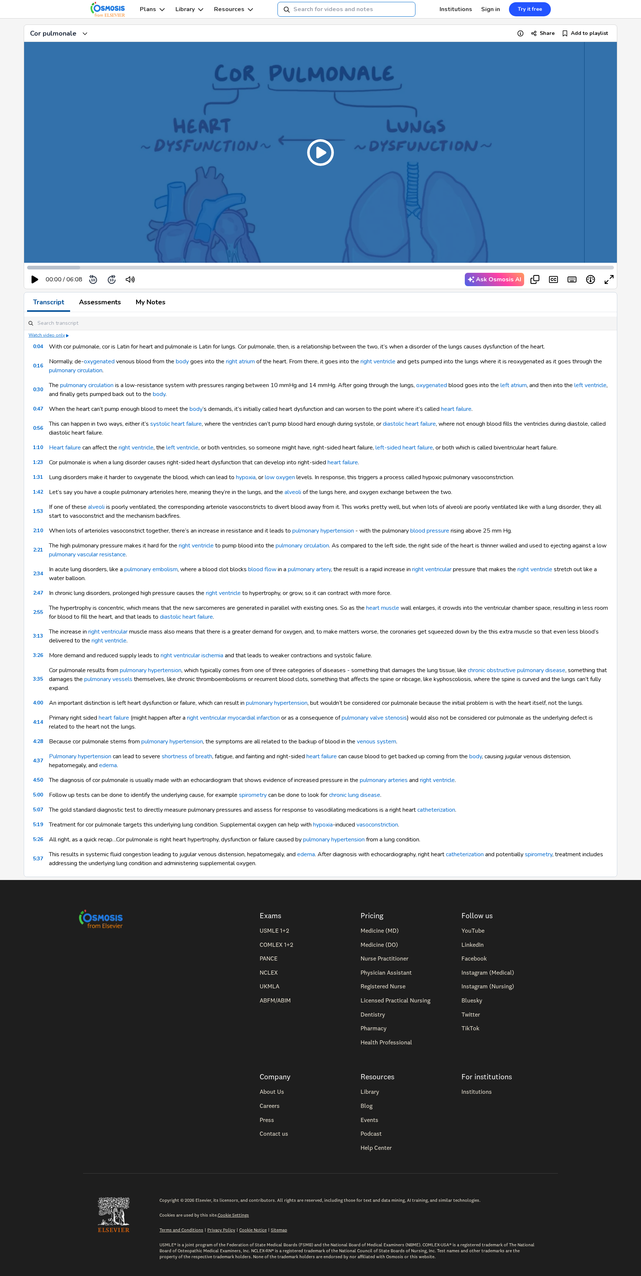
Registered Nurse (383, 986)
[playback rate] (590, 279)
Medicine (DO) (379, 944)
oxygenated (99, 361)
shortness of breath (187, 756)
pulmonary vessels (108, 679)
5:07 (38, 809)
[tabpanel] (320, 594)
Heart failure (65, 448)
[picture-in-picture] (535, 279)
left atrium (513, 385)
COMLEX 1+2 (276, 944)
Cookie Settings (233, 1215)
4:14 (38, 722)
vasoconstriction (377, 825)
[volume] (130, 279)
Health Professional (386, 1042)
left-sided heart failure (404, 448)
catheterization (436, 810)
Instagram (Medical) (487, 972)
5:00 (38, 794)
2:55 (38, 612)
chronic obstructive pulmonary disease (516, 670)
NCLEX (269, 972)
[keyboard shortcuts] (572, 279)
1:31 (38, 477)
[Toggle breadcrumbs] (85, 33)
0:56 (38, 428)
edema (108, 765)
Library (185, 9)
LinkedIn (472, 944)
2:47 (38, 592)
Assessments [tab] (100, 302)
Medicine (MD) (380, 930)
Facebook (474, 958)
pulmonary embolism (151, 569)
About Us (272, 1091)
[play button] (35, 279)
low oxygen (280, 477)
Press (267, 1119)
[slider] (160, 279)
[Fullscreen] (609, 279)
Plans (148, 9)
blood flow (262, 569)
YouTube (472, 930)
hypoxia (246, 477)
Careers (270, 1105)
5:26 (38, 839)
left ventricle (590, 385)
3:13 (38, 635)
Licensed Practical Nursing (395, 1000)
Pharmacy (374, 1028)
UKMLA (269, 986)
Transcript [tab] (48, 302)
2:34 (38, 573)
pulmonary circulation (75, 370)
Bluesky (471, 1000)
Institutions (456, 9)
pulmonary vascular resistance (87, 554)
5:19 (38, 824)
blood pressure (429, 531)
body (182, 361)
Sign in (490, 9)
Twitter (470, 1014)
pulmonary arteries (384, 780)
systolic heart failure (176, 424)
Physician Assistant (386, 972)
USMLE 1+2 (274, 930)
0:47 (38, 408)
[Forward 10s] (111, 279)
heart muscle (382, 608)
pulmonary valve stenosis (374, 718)
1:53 (38, 511)
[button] (320, 152)
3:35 (38, 679)
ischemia (212, 655)
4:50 (38, 779)
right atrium (240, 361)
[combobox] (346, 9)
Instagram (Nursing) (487, 986)
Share (547, 33)
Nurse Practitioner (384, 958)
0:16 (38, 365)
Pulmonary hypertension (80, 756)
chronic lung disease (354, 795)
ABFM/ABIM (275, 1000)
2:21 (38, 549)
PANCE (268, 958)
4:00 (38, 702)
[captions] (553, 279)
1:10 (38, 447)
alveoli (293, 492)
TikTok (470, 1028)
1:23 (38, 462)
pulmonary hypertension (323, 531)
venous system (376, 741)
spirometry (253, 795)
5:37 (38, 858)
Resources (229, 9)
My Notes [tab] (150, 302)
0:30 (38, 389)
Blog (366, 1105)
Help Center (376, 1147)
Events (369, 1119)
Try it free (530, 9)
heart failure (456, 409)
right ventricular (431, 569)
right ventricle (378, 361)
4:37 (38, 760)
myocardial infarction (254, 718)
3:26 (38, 655)
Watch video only (47, 335)
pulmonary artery (309, 569)
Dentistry (373, 1014)
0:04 (38, 346)
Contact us (274, 1133)
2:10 (38, 530)
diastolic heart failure (409, 424)
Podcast (371, 1133)
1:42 (38, 491)
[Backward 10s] (93, 279)
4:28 (38, 741)
